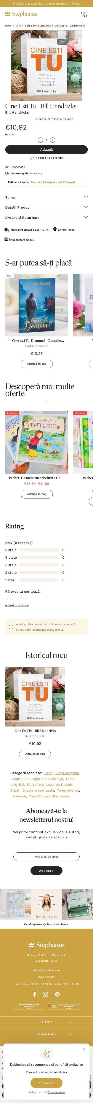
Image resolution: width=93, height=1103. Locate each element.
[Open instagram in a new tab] (45, 994)
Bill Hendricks (17, 112)
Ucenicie (19, 796)
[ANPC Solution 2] (64, 1006)
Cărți (48, 773)
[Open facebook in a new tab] (34, 994)
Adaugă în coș (36, 363)
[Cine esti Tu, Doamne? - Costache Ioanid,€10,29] (36, 305)
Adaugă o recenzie (17, 605)
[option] (37, 456)
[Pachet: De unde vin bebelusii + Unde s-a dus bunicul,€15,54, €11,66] (36, 442)
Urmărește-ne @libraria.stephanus (46, 924)
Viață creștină (67, 773)
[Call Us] (84, 14)
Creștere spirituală (38, 790)
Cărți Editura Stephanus (49, 796)
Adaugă (46, 149)
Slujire (17, 779)
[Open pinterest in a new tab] (57, 994)
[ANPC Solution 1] (29, 1006)
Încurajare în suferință (44, 779)
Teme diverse (68, 790)
